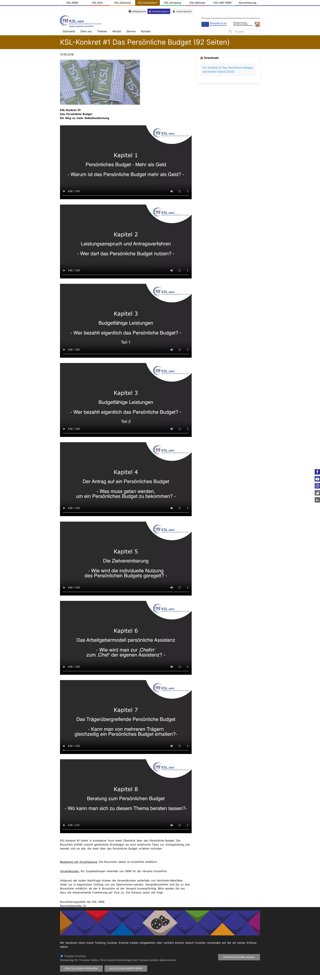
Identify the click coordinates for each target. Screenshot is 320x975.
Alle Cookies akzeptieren (126, 968)
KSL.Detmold (122, 2)
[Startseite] (81, 21)
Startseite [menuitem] (69, 31)
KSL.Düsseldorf (147, 2)
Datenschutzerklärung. (239, 957)
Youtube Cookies (75, 956)
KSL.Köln (97, 2)
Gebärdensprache (160, 11)
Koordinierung (247, 2)
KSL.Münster (197, 2)
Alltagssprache (139, 11)
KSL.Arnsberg (172, 2)
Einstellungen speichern (81, 968)
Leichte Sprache (184, 11)
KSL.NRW (72, 2)
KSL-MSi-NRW (223, 2)
